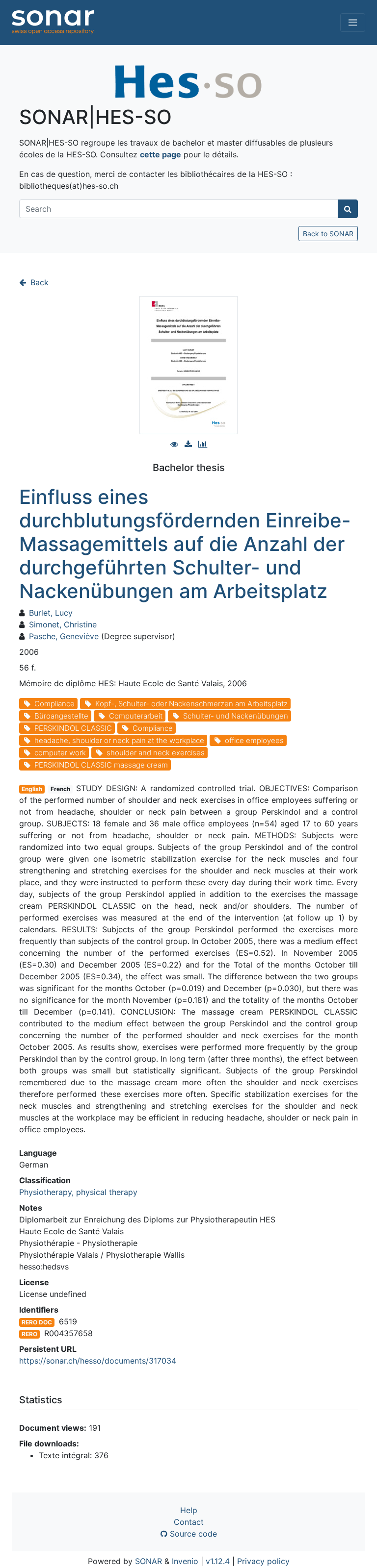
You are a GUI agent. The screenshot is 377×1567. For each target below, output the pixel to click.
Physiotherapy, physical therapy (78, 1192)
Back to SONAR (328, 233)
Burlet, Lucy (51, 613)
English (32, 789)
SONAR (148, 1561)
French (60, 789)
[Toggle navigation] (352, 22)
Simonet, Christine (63, 624)
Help (188, 1510)
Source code (192, 1534)
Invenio (185, 1561)
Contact (189, 1522)
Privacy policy (263, 1561)
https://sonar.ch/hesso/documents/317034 (97, 1361)
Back (38, 282)
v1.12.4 (218, 1561)
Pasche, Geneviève (64, 636)
